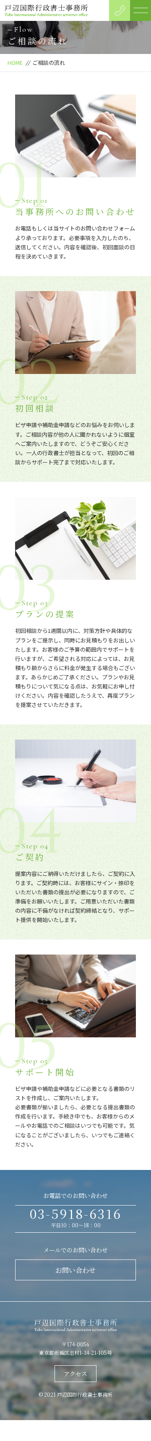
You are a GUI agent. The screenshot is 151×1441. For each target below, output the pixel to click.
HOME (15, 63)
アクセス (75, 1373)
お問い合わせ (75, 1270)
